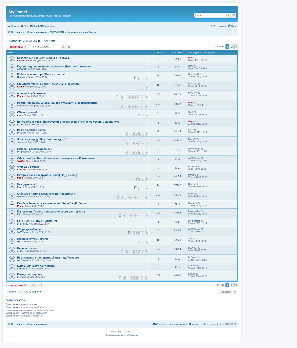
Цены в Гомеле (27, 248)
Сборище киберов (29, 229)
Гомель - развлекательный (34, 148)
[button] (236, 46)
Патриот (21, 77)
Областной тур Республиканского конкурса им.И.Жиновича (56, 158)
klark (190, 66)
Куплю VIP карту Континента (36, 265)
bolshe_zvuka (24, 60)
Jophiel (20, 142)
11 (141, 215)
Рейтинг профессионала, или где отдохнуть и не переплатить (57, 102)
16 (129, 97)
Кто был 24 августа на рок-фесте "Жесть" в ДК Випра (51, 203)
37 (146, 106)
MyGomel (18, 12)
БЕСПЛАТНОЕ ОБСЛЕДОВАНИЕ (37, 221)
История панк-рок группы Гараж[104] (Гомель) (47, 175)
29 (133, 197)
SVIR (190, 112)
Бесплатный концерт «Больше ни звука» (43, 57)
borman (21, 277)
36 (141, 106)
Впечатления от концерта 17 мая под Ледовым (48, 257)
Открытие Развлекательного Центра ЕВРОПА (46, 193)
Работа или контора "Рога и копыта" (41, 74)
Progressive (23, 151)
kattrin (20, 86)
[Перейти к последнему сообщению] (195, 57)
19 (141, 97)
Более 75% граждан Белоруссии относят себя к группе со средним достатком (68, 121)
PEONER (192, 93)
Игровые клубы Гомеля (32, 238)
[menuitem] (24, 26)
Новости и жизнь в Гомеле (30, 41)
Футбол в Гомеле (28, 166)
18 (137, 97)
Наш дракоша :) (27, 184)
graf (19, 115)
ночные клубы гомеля (31, 93)
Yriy (190, 238)
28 (129, 197)
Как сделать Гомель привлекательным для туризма (51, 211)
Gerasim (192, 74)
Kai (18, 214)
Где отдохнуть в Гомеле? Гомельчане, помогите (48, 83)
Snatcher (192, 203)
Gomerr (192, 184)
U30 (19, 241)
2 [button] (232, 46)
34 (133, 106)
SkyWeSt (192, 83)
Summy (192, 274)
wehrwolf (21, 69)
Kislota (191, 193)
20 (146, 97)
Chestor (21, 169)
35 (137, 106)
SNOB (20, 161)
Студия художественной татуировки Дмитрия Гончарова (54, 66)
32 (146, 197)
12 (146, 215)
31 (141, 197)
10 (137, 215)
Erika (19, 187)
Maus (191, 57)
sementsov (22, 105)
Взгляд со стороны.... (31, 274)
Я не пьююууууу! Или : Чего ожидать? (42, 139)
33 (129, 106)
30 (137, 197)
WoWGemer (194, 148)
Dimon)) (192, 139)
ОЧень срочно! (27, 112)
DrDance (21, 132)
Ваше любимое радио (31, 129)
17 (133, 97)
